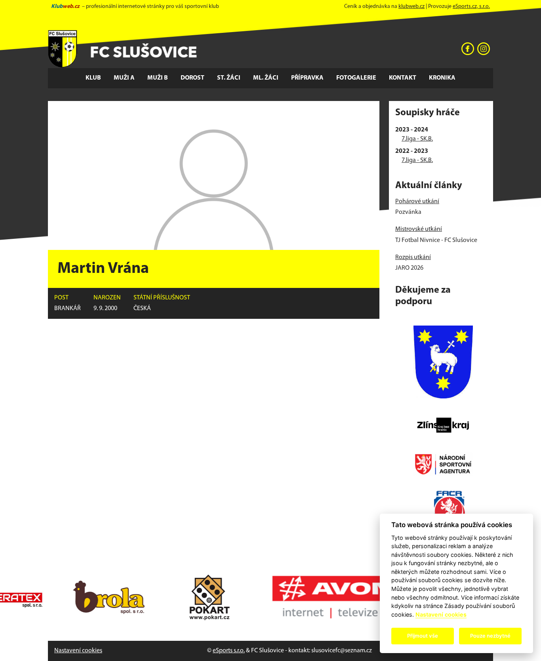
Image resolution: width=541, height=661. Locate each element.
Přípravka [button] (307, 78)
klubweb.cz (411, 7)
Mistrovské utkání (418, 229)
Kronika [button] (442, 78)
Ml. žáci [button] (265, 78)
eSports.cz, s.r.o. (471, 7)
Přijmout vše (422, 635)
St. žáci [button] (228, 78)
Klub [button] (93, 78)
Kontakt (402, 78)
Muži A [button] (124, 78)
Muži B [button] (157, 78)
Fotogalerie (356, 78)
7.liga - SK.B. (417, 139)
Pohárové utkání (417, 201)
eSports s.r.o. (229, 651)
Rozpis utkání (413, 257)
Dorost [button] (192, 78)
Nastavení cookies (78, 651)
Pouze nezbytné (490, 635)
